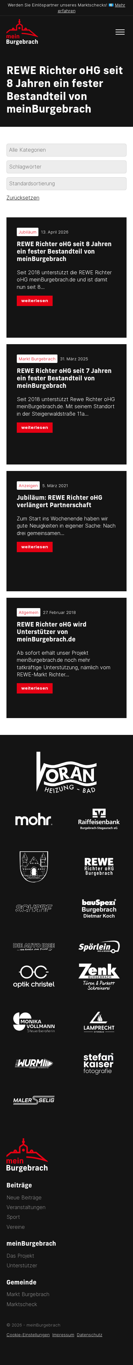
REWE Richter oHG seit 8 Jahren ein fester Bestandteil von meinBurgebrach (64, 252)
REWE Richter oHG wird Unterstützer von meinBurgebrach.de (52, 632)
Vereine (15, 1227)
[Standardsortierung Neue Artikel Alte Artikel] (66, 183)
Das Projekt (20, 1255)
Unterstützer (21, 1265)
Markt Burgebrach (27, 1294)
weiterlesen (34, 300)
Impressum (63, 1334)
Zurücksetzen (22, 197)
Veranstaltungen (26, 1207)
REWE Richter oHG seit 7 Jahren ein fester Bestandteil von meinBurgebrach (64, 378)
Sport (13, 1217)
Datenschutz (89, 1334)
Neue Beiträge (24, 1197)
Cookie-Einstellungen (28, 1334)
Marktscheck (21, 1304)
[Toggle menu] (120, 32)
